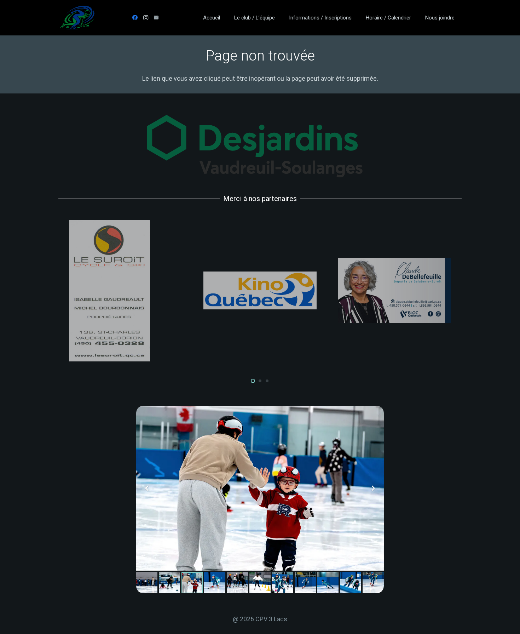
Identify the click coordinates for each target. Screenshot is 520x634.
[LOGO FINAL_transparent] (77, 17)
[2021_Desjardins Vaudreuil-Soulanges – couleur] (260, 146)
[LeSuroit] (125, 290)
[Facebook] (135, 17)
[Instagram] (145, 17)
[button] (280, 18)
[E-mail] (156, 17)
